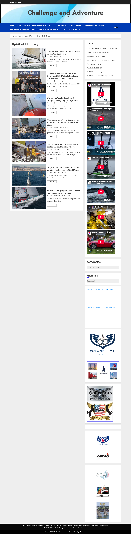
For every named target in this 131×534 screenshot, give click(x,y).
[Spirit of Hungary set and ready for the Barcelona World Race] (29, 198)
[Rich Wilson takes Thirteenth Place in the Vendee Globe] (29, 58)
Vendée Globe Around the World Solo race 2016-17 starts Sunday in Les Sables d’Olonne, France (62, 76)
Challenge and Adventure (65, 12)
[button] (120, 27)
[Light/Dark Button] (116, 27)
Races (71, 25)
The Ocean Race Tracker (71, 29)
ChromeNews (73, 532)
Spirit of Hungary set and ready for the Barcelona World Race (63, 192)
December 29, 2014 (60, 196)
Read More (52, 66)
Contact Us (62, 25)
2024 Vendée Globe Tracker (96, 56)
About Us (52, 25)
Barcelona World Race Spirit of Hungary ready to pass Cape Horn (63, 99)
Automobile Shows (39, 25)
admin (50, 56)
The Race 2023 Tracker (94, 64)
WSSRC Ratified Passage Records (98, 72)
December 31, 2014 (60, 172)
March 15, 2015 (59, 103)
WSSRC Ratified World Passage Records (46, 29)
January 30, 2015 (60, 149)
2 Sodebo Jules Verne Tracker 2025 (98, 52)
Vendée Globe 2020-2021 (95, 68)
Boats (19, 25)
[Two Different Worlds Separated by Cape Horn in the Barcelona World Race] (29, 128)
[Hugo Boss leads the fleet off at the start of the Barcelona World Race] (29, 175)
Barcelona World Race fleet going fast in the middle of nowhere (62, 145)
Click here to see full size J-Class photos (100, 289)
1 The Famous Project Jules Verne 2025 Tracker (103, 48)
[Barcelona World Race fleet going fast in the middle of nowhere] (29, 151)
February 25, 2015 (60, 127)
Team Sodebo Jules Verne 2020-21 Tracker (101, 60)
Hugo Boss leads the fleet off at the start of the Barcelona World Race (63, 168)
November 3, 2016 (60, 81)
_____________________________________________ (103, 360)
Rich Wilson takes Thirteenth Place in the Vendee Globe (63, 52)
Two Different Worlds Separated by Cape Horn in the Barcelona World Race (63, 122)
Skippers (27, 25)
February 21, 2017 (60, 56)
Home (12, 25)
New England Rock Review (19, 29)
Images (78, 25)
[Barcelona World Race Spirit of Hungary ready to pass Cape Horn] (29, 105)
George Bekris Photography (94, 25)
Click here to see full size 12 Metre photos (101, 307)
